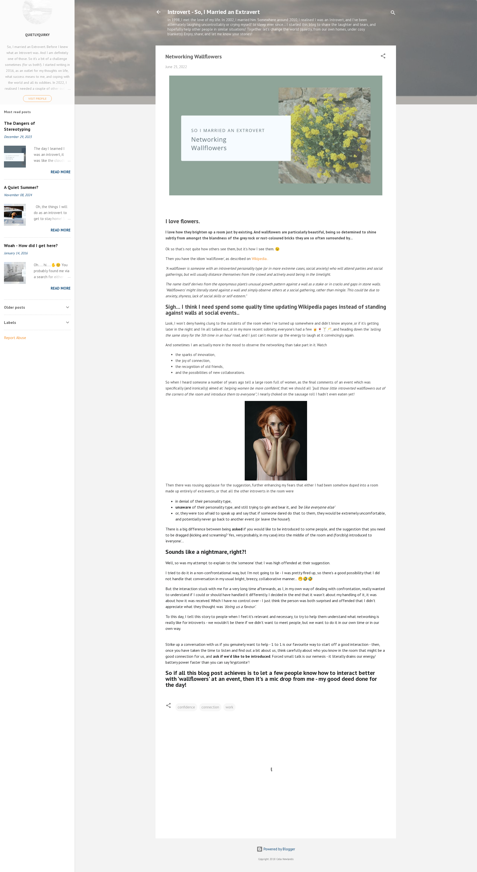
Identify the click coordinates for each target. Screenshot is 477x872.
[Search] (393, 13)
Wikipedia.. (260, 258)
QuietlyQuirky (37, 35)
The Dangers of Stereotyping (19, 126)
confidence (186, 707)
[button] (383, 57)
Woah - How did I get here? (31, 245)
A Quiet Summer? (21, 187)
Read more (61, 172)
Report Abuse (15, 337)
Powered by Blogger (279, 849)
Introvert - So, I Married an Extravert (213, 12)
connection (210, 707)
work (229, 707)
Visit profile (37, 98)
